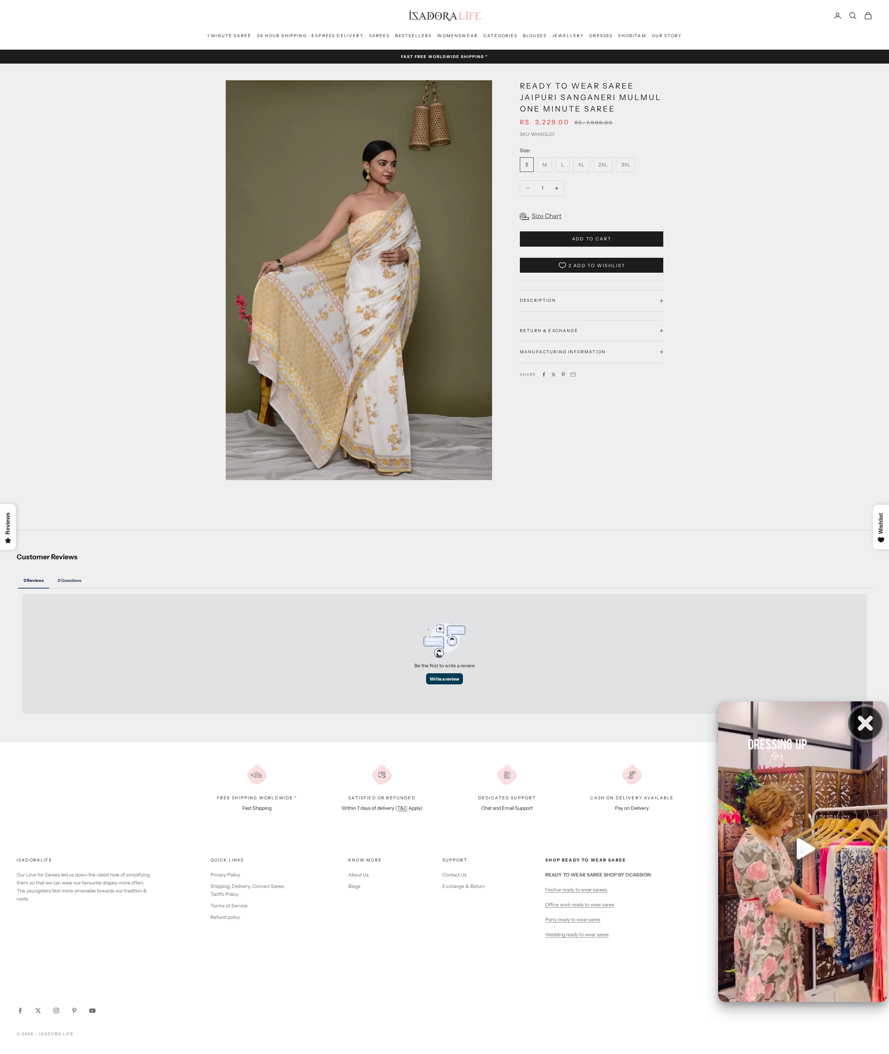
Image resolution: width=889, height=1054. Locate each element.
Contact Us (454, 875)
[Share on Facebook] (544, 374)
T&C (402, 808)
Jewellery (568, 35)
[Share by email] (573, 374)
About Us (358, 875)
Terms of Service (229, 906)
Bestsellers (413, 35)
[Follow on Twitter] (38, 1010)
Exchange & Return (463, 886)
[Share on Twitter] (553, 374)
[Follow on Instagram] (56, 1010)
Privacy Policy (225, 875)
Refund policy (225, 917)
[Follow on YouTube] (92, 1010)
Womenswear (457, 35)
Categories (500, 35)
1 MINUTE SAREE (229, 35)
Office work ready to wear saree (579, 904)
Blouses (535, 35)
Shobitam (632, 35)
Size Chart (547, 216)
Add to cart (592, 238)
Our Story (667, 35)
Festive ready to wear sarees (576, 890)
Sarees (379, 35)
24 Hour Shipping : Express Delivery (310, 35)
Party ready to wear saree (572, 919)
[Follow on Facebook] (20, 1010)
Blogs (354, 886)
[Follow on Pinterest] (74, 1010)
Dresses (601, 35)
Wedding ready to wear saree (577, 934)
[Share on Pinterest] (563, 374)
